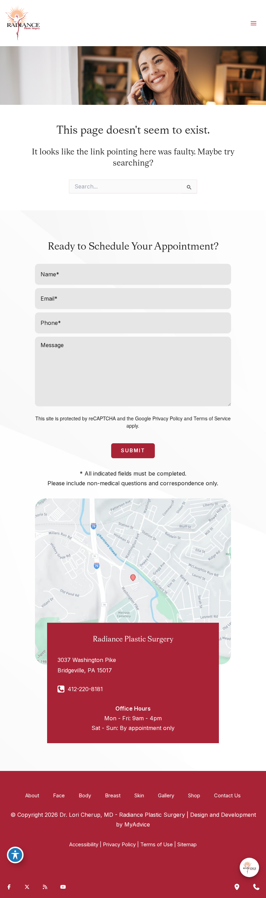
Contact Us (227, 795)
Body (85, 795)
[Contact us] (256, 887)
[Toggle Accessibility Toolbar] (15, 855)
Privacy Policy (167, 418)
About (32, 795)
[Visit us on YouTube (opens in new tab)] (63, 887)
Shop (194, 795)
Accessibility (83, 844)
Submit (133, 450)
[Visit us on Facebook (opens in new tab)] (9, 887)
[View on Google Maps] (133, 581)
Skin (139, 795)
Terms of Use (156, 844)
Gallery (166, 795)
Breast (113, 795)
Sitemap (187, 844)
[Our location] (237, 887)
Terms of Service (212, 418)
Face (59, 795)
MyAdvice (137, 824)
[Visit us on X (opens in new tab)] (27, 887)
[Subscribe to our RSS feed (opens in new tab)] (45, 887)
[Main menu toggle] (253, 23)
